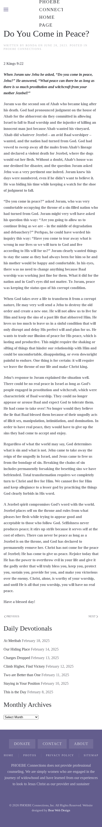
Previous (12, 616)
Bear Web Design (59, 810)
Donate (22, 744)
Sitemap (91, 755)
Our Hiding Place (17, 649)
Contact (52, 744)
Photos (29, 755)
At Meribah (12, 641)
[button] (6, 9)
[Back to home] (51, 9)
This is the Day (15, 692)
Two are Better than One (22, 675)
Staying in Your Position (22, 683)
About (81, 744)
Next (92, 616)
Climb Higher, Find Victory (24, 666)
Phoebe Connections (23, 49)
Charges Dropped (17, 658)
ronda (31, 45)
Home (9, 755)
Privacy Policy (60, 755)
